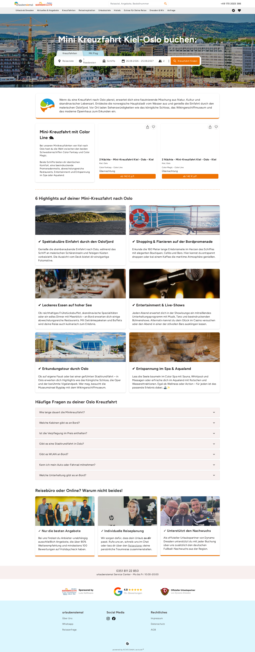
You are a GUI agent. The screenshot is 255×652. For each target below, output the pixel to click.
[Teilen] (147, 127)
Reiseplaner (135, 545)
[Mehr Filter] (169, 61)
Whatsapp (67, 624)
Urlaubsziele (104, 10)
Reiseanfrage (69, 629)
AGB (153, 629)
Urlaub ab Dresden (25, 10)
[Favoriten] (153, 127)
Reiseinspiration (87, 10)
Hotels (117, 10)
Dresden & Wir (157, 10)
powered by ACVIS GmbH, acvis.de (127, 650)
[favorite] (239, 10)
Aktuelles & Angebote (48, 10)
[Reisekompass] (233, 10)
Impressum (157, 618)
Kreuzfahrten (68, 10)
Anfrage (171, 10)
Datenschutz (158, 624)
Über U (66, 618)
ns (71, 618)
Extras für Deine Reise (135, 10)
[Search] (165, 3)
